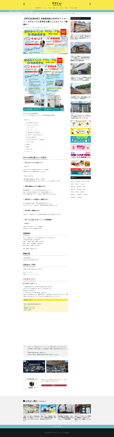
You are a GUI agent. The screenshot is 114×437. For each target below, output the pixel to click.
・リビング (30, 127)
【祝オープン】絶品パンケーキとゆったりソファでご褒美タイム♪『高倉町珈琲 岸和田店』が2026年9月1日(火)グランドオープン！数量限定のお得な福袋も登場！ (81, 58)
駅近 (89, 181)
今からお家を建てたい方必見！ (32, 122)
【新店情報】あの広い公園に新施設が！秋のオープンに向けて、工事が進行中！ (81, 97)
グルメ (49, 7)
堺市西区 (86, 194)
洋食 (84, 186)
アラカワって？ (28, 151)
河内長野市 (80, 189)
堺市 (47, 27)
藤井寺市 (73, 186)
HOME (25, 13)
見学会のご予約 (28, 149)
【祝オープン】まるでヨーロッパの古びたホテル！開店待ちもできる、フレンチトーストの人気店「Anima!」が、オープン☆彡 (81, 117)
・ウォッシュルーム (32, 130)
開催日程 (27, 146)
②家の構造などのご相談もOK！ (33, 132)
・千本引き (30, 141)
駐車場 (84, 181)
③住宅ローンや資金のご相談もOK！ (34, 134)
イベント (44, 7)
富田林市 (73, 194)
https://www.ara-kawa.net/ (33, 274)
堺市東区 (80, 197)
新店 (78, 191)
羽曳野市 (79, 186)
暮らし (66, 7)
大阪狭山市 (80, 194)
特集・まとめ (55, 7)
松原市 (73, 191)
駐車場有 (78, 181)
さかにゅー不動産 (73, 7)
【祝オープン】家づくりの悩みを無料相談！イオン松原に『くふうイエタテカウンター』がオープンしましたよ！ (31, 418)
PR (45, 27)
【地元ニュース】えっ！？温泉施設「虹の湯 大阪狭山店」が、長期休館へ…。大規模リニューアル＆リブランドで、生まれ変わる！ (81, 79)
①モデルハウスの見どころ (32, 125)
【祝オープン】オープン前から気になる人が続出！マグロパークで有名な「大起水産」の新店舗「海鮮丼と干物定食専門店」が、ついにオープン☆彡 (81, 37)
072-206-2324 (29, 272)
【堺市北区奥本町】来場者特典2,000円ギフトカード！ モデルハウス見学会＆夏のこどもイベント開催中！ (57, 13)
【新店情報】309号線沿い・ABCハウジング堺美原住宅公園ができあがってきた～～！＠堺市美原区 (65, 418)
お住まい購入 (34, 13)
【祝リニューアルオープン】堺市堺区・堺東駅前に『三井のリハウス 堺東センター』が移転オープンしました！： (83, 418)
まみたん (61, 7)
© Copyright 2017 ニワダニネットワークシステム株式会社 (57, 432)
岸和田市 (83, 191)
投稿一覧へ (54, 385)
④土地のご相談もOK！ (31, 137)
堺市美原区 (74, 197)
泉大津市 (73, 189)
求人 (85, 189)
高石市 (73, 181)
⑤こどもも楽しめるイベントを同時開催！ (35, 139)
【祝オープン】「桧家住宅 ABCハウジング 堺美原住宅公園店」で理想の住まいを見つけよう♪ (48, 418)
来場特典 (27, 144)
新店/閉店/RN (38, 7)
